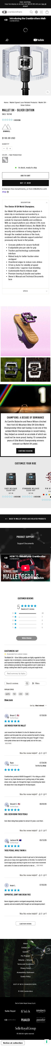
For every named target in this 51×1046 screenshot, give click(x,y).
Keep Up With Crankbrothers (25, 984)
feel (14, 694)
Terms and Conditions (25, 964)
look (27, 694)
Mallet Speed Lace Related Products (23, 102)
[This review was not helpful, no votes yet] (44, 753)
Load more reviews (25, 924)
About (25, 943)
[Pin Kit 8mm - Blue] (46, 495)
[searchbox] (15, 683)
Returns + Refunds (25, 960)
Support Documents (25, 543)
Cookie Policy (25, 976)
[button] (25, 331)
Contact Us (25, 947)
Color (12, 155)
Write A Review (26, 638)
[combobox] (38, 706)
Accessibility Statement (25, 972)
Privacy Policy (26, 968)
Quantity (5, 144)
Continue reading (25, 451)
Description (25, 202)
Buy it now (25, 183)
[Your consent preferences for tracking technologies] (46, 1041)
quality (8, 694)
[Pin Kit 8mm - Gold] (49, 495)
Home (6, 102)
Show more (8, 700)
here (10, 279)
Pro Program (25, 956)
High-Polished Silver (5, 159)
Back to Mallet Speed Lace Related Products (27, 519)
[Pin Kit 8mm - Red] (44, 495)
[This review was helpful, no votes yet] (40, 753)
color (20, 694)
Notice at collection (13, 1043)
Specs (25, 291)
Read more (8, 743)
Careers (25, 952)
